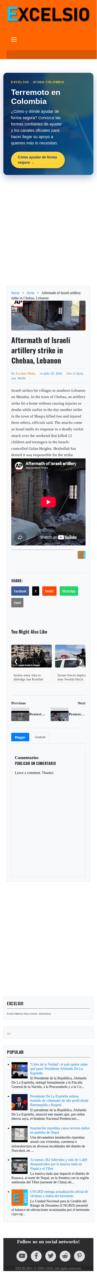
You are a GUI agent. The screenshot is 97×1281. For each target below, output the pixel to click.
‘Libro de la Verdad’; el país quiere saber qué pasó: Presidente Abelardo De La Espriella (59, 1068)
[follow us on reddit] (65, 1256)
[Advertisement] (48, 230)
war (13, 378)
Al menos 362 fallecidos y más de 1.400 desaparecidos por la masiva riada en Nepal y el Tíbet (58, 1164)
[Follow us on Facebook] (36, 1256)
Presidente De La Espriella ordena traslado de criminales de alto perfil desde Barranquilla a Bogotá (59, 1100)
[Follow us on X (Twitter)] (50, 1256)
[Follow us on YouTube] (21, 1256)
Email (17, 602)
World (21, 378)
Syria (79, 373)
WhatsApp (68, 590)
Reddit (49, 590)
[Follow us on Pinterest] (79, 1256)
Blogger (20, 737)
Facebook (20, 590)
